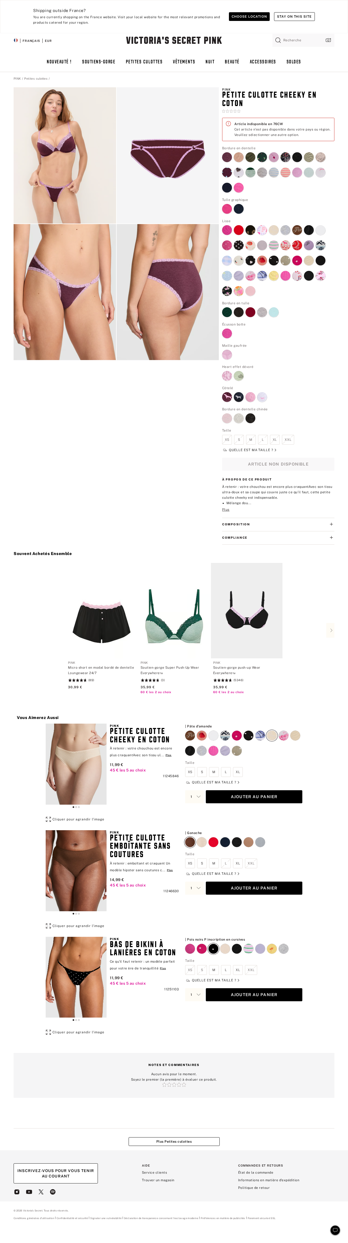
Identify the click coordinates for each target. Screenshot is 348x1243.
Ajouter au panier (254, 796)
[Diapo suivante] (330, 630)
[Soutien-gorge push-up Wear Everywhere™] (246, 610)
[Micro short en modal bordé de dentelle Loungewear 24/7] (101, 610)
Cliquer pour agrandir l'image (78, 819)
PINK (17, 78)
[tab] (73, 807)
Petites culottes (36, 78)
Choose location (249, 16)
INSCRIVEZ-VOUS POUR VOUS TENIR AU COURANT (55, 1173)
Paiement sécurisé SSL (262, 1218)
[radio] (227, 154)
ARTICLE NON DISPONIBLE (278, 464)
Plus (225, 509)
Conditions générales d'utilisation (34, 1218)
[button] (65, 155)
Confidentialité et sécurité (72, 1218)
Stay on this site (294, 16)
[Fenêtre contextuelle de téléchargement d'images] (328, 40)
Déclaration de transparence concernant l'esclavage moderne (161, 1218)
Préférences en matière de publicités (223, 1218)
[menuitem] (59, 64)
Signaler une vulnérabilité (106, 1218)
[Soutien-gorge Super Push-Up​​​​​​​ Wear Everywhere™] (174, 610)
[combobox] (303, 40)
